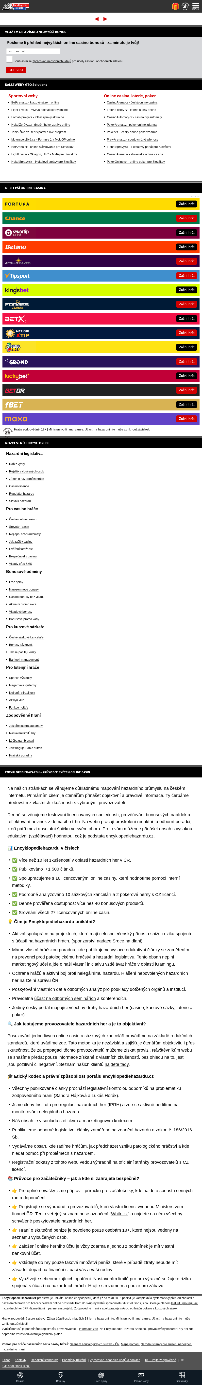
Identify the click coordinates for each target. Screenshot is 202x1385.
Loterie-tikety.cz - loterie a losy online (131, 110)
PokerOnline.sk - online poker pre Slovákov (136, 161)
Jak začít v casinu (21, 541)
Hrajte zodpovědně (14, 1318)
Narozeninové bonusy (24, 589)
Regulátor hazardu (21, 493)
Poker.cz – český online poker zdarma (132, 132)
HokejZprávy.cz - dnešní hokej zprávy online (40, 124)
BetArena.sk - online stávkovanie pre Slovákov (42, 147)
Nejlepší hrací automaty (25, 534)
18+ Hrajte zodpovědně (160, 1360)
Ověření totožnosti (21, 549)
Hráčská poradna (20, 755)
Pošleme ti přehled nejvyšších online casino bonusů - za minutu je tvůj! (73, 42)
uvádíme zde (53, 1042)
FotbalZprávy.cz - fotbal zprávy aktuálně (37, 117)
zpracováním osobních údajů (52, 61)
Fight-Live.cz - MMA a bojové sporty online (39, 110)
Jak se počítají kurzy (22, 652)
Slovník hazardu (20, 501)
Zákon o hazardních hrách (26, 479)
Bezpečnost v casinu (23, 556)
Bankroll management (24, 659)
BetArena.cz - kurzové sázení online (35, 102)
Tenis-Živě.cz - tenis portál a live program (38, 132)
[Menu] (196, 6)
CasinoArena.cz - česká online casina (132, 102)
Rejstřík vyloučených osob (26, 471)
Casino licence (19, 486)
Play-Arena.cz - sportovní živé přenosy (132, 139)
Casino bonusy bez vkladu (27, 597)
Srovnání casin (19, 527)
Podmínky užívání (74, 1360)
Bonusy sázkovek (21, 645)
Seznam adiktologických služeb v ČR (94, 1344)
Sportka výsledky (20, 678)
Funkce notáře (18, 707)
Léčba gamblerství (21, 740)
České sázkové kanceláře (26, 637)
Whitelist (119, 1213)
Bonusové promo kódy (24, 619)
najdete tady (117, 1064)
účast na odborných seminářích (65, 998)
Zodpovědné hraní (86, 1308)
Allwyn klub (16, 700)
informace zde (88, 1329)
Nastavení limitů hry (22, 733)
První (96, 18)
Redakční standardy (44, 1360)
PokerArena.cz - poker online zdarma (132, 124)
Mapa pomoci (130, 1344)
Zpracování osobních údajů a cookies (115, 1360)
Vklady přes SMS (20, 564)
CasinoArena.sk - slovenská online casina (135, 154)
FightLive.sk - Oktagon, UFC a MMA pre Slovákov (44, 154)
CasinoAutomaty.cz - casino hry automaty (134, 117)
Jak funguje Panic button (25, 748)
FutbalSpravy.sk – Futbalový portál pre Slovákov (139, 147)
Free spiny (16, 582)
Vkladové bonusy (20, 611)
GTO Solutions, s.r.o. (16, 1366)
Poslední (105, 18)
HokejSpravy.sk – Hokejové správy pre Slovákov (43, 161)
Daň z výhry (17, 464)
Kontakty (20, 1360)
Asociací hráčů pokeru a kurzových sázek (149, 1308)
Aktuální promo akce (22, 604)
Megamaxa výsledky (22, 685)
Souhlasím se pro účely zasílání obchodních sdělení (68, 61)
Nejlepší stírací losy (22, 692)
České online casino (22, 519)
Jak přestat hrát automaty (26, 726)
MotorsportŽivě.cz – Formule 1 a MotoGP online (43, 139)
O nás (6, 1360)
